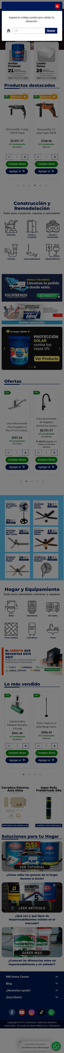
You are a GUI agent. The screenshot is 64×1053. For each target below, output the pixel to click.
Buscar (51, 30)
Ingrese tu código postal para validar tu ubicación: (31, 19)
